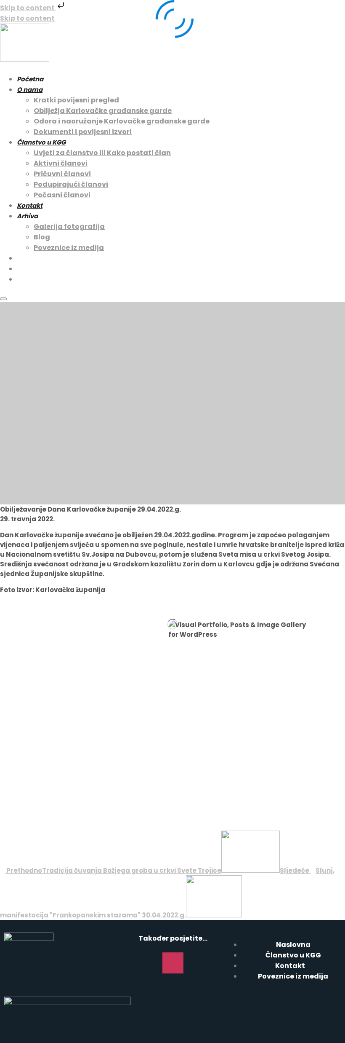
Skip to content (28, 8)
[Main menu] (3, 299)
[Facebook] (148, 962)
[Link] (197, 962)
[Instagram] (172, 962)
